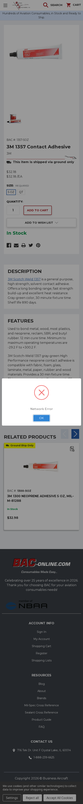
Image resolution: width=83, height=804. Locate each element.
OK (41, 418)
